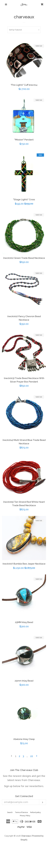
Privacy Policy (25, 816)
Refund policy (35, 812)
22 (31, 756)
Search (10, 812)
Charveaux (26, 836)
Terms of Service (21, 812)
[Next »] (36, 756)
